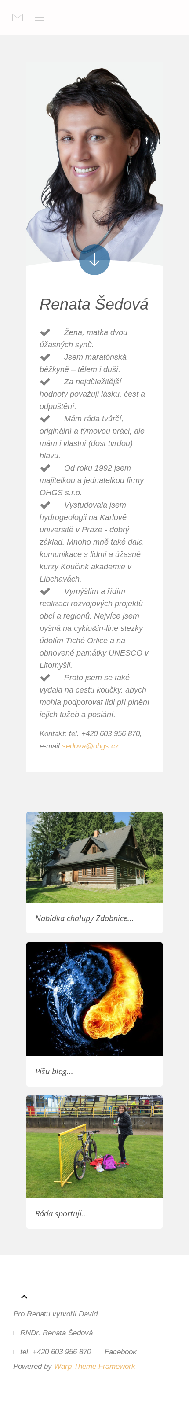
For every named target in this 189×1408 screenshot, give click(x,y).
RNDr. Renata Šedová (56, 1333)
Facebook (121, 1352)
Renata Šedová (94, 304)
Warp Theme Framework (94, 1366)
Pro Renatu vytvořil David (55, 1314)
